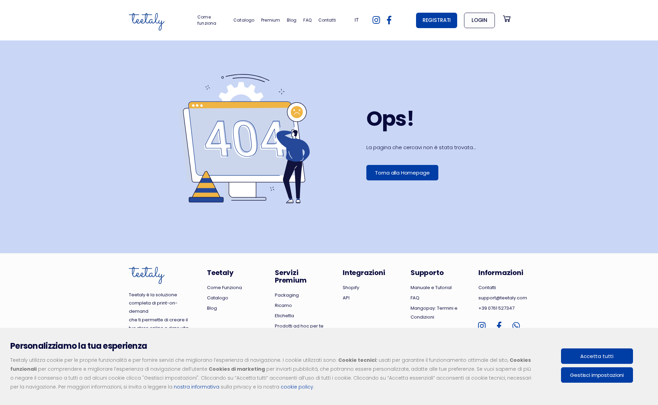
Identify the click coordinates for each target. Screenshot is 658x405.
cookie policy (297, 386)
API (346, 298)
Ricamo (283, 305)
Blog (291, 20)
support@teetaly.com (502, 298)
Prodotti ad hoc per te (299, 326)
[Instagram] (376, 20)
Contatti (327, 20)
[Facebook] (389, 20)
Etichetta (284, 315)
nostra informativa (196, 386)
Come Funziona (224, 287)
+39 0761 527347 (496, 308)
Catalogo (243, 20)
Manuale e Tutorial (431, 287)
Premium (270, 20)
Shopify (351, 287)
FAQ (307, 20)
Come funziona (206, 20)
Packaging (287, 295)
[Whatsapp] (516, 326)
